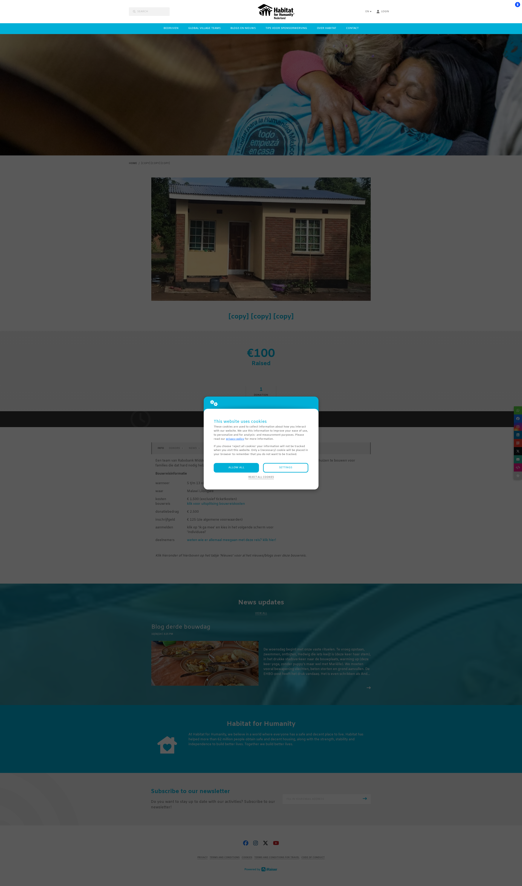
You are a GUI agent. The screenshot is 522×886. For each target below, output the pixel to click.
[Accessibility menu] (517, 4)
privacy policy (235, 439)
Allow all (236, 467)
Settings (285, 467)
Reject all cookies (261, 477)
